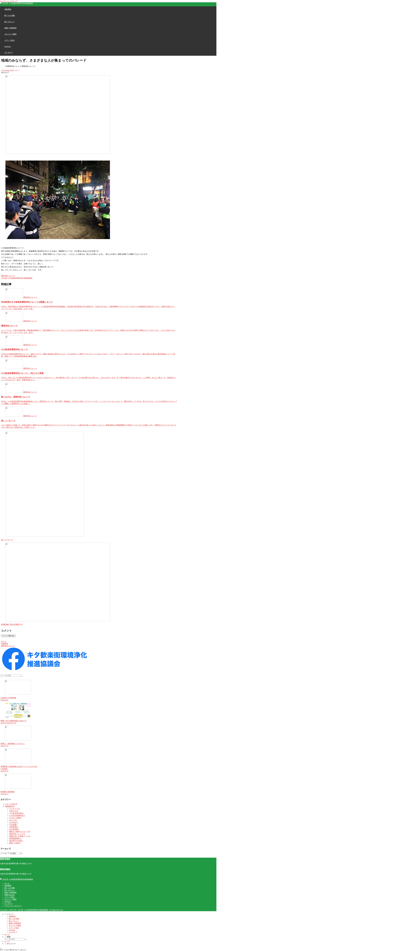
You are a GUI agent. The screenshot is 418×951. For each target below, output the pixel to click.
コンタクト (8, 904)
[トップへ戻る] (1, 948)
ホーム (7, 883)
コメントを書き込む (8, 636)
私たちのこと (9, 890)
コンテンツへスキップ (8, 1)
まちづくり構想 (10, 899)
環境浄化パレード (8, 276)
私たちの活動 (9, 888)
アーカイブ (5, 853)
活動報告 (7, 886)
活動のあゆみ (9, 895)
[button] (17, 70)
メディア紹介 (9, 897)
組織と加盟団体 (10, 892)
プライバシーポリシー (13, 906)
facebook (7, 901)
